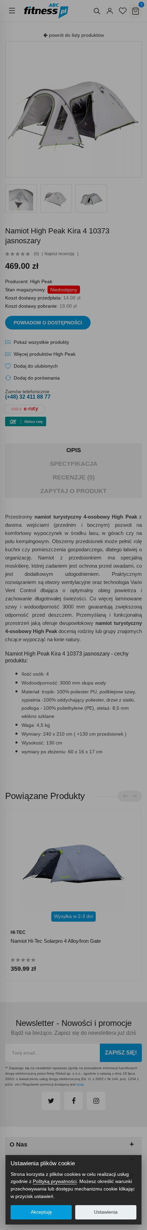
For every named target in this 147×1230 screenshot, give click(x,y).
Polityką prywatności (55, 1181)
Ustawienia (106, 1212)
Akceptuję (41, 1212)
